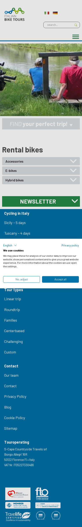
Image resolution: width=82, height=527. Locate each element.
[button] (10, 245)
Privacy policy (70, 245)
